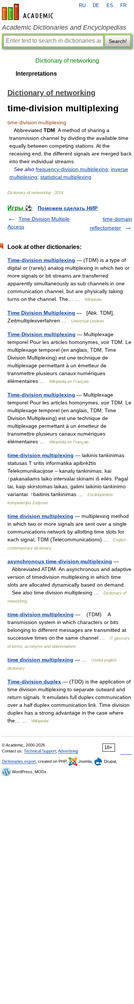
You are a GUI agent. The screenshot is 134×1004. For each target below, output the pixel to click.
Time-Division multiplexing (41, 334)
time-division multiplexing (40, 455)
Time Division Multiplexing (41, 313)
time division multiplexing (40, 516)
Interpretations (36, 73)
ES (109, 5)
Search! (118, 41)
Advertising (68, 751)
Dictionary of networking (67, 61)
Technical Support (40, 751)
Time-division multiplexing (41, 260)
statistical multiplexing (65, 177)
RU (82, 5)
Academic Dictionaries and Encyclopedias (64, 27)
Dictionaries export (19, 761)
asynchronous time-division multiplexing (59, 561)
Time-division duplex (34, 682)
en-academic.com (28, 12)
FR (123, 5)
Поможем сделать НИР (68, 208)
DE (96, 5)
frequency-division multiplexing (72, 169)
